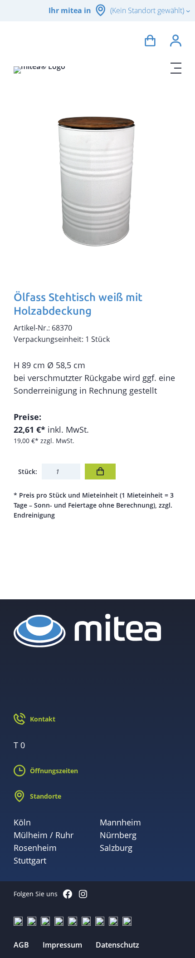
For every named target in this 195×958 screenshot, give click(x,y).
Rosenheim (35, 847)
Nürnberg (118, 835)
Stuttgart (30, 860)
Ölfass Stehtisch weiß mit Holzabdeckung (78, 304)
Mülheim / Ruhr (43, 835)
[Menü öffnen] (176, 68)
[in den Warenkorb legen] (100, 471)
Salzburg (116, 847)
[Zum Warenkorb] (150, 42)
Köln (22, 822)
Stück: (27, 471)
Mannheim (120, 822)
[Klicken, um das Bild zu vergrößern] (97, 180)
